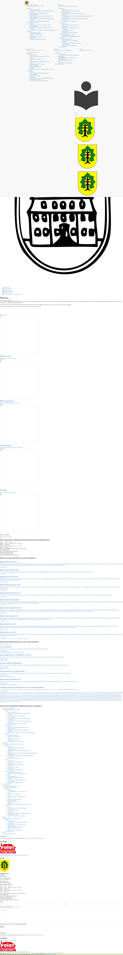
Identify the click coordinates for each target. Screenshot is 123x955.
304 (1, 697)
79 (96, 692)
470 (54, 700)
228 (108, 695)
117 (31, 694)
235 (121, 695)
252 (29, 696)
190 (40, 695)
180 (22, 695)
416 (79, 699)
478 (69, 700)
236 (1, 696)
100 (1, 694)
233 (117, 695)
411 (70, 699)
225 (103, 695)
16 (15, 692)
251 (27, 696)
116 (29, 694)
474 (62, 700)
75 (91, 692)
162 (112, 694)
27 (29, 692)
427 (99, 699)
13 (12, 638)
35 (40, 692)
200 (58, 695)
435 (114, 699)
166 (119, 694)
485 (81, 700)
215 (85, 695)
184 (29, 695)
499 (106, 700)
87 (106, 692)
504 (115, 700)
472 (58, 700)
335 (56, 697)
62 (74, 692)
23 (24, 638)
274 (69, 696)
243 (13, 696)
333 (53, 697)
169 (2, 695)
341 (67, 697)
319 (27, 697)
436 (115, 699)
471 (56, 700)
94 (115, 692)
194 (47, 695)
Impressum (19, 953)
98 (120, 692)
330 (47, 697)
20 (21, 638)
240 (8, 696)
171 (6, 695)
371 (121, 697)
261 (45, 696)
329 (45, 697)
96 (118, 692)
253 (31, 696)
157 (103, 694)
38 (44, 692)
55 (65, 692)
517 (17, 701)
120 (36, 694)
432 (108, 699)
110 (18, 694)
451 (20, 700)
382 (18, 699)
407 (63, 699)
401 (53, 699)
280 (79, 696)
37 (42, 692)
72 (87, 692)
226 (105, 695)
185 (31, 695)
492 (94, 700)
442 (4, 700)
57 (68, 692)
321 (31, 697)
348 (79, 697)
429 (103, 699)
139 (70, 694)
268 (58, 696)
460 (36, 700)
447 (13, 700)
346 (76, 697)
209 (74, 695)
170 (4, 695)
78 (95, 692)
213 (81, 695)
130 (54, 694)
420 (87, 699)
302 (119, 696)
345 (74, 697)
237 (2, 696)
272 (65, 696)
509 (2, 701)
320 (29, 697)
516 (15, 701)
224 (101, 695)
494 (97, 700)
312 (15, 697)
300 (115, 696)
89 (109, 692)
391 (35, 699)
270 (62, 696)
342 (69, 697)
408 (65, 699)
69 (83, 692)
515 (13, 701)
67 (81, 692)
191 (42, 695)
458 (33, 700)
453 (24, 700)
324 (36, 697)
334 (54, 697)
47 (55, 692)
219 (92, 695)
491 (92, 700)
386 (26, 699)
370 (119, 697)
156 (101, 694)
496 (101, 700)
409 (67, 699)
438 (119, 699)
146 (83, 694)
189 (38, 695)
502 (112, 700)
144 (79, 694)
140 (72, 694)
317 (24, 697)
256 (36, 696)
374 (4, 699)
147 (85, 694)
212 (79, 695)
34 (38, 692)
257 (38, 696)
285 (88, 696)
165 (117, 694)
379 (13, 699)
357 (96, 697)
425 (96, 699)
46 (54, 692)
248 (22, 696)
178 (18, 695)
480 (72, 700)
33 (37, 692)
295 (106, 696)
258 (40, 696)
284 (87, 696)
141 (74, 694)
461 (38, 700)
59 (70, 692)
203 (63, 695)
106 (11, 694)
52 (62, 692)
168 (1, 695)
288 (94, 696)
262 (47, 696)
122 (40, 694)
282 (83, 696)
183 (27, 695)
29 (32, 692)
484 (79, 700)
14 (13, 638)
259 (42, 696)
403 (56, 699)
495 (99, 700)
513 (10, 701)
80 (97, 692)
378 (11, 699)
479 (70, 700)
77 (94, 692)
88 (108, 692)
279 (78, 696)
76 (92, 692)
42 (49, 692)
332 (51, 697)
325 (38, 697)
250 (26, 696)
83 (101, 692)
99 (122, 692)
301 (117, 696)
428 (101, 699)
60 (72, 692)
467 (49, 700)
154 (97, 694)
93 (114, 692)
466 (47, 700)
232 (115, 695)
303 (121, 696)
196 (51, 695)
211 (78, 695)
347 (78, 697)
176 (15, 695)
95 (117, 692)
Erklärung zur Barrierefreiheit (48, 953)
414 (76, 699)
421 (88, 699)
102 (4, 694)
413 (74, 699)
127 (49, 694)
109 (17, 694)
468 (51, 700)
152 (94, 694)
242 (11, 696)
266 (54, 696)
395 (42, 699)
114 (26, 694)
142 (76, 694)
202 (62, 695)
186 (33, 695)
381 (17, 699)
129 (53, 694)
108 (15, 694)
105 (10, 694)
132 (58, 694)
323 (35, 697)
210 (76, 695)
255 (35, 696)
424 (94, 699)
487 (85, 700)
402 (54, 699)
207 (70, 695)
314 (18, 697)
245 (17, 696)
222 (97, 695)
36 (41, 692)
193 (45, 695)
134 (62, 694)
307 (6, 697)
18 (18, 638)
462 (40, 700)
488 (87, 700)
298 (112, 696)
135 (63, 694)
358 (97, 697)
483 (78, 700)
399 (49, 699)
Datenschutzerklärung (11, 924)
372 (1, 699)
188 (36, 695)
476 (65, 700)
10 (8, 638)
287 (92, 696)
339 (63, 697)
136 (65, 694)
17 (17, 638)
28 (31, 692)
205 (67, 695)
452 (22, 700)
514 (11, 701)
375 (6, 699)
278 (76, 696)
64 (77, 692)
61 (73, 692)
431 (106, 699)
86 (105, 692)
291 (99, 696)
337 (60, 697)
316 (22, 697)
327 (42, 697)
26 (28, 692)
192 (44, 695)
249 (24, 696)
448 (15, 700)
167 (121, 694)
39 (45, 692)
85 (104, 692)
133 (60, 694)
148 (87, 694)
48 (56, 692)
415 (78, 699)
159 (106, 694)
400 (51, 699)
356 (94, 697)
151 (92, 694)
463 (42, 700)
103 (6, 694)
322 (33, 697)
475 (63, 700)
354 (90, 697)
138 (69, 694)
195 (49, 695)
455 (27, 700)
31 (35, 692)
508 (1, 701)
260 (44, 696)
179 (20, 695)
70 (85, 692)
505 (117, 700)
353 (88, 697)
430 (105, 699)
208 (72, 695)
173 (10, 695)
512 (8, 701)
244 (15, 696)
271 (63, 696)
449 (17, 700)
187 (35, 695)
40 (46, 692)
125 (45, 694)
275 (70, 696)
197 (53, 695)
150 (90, 694)
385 (24, 699)
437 (117, 699)
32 (36, 692)
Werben (61, 953)
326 (40, 697)
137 (67, 694)
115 (27, 694)
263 (49, 696)
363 (106, 697)
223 (99, 695)
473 (60, 700)
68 (82, 692)
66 (79, 692)
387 (27, 699)
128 (51, 694)
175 (13, 695)
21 (22, 638)
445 (10, 700)
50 (59, 692)
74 (90, 692)
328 (44, 697)
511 (6, 701)
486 (83, 700)
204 (65, 695)
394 (40, 699)
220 (94, 695)
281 (81, 696)
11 (9, 638)
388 (29, 699)
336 (58, 697)
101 (2, 694)
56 (67, 692)
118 (33, 694)
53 (63, 692)
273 (67, 696)
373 (2, 699)
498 (105, 700)
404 (58, 699)
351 (85, 697)
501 (110, 700)
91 (111, 692)
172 (8, 695)
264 (51, 696)
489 (88, 700)
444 (8, 700)
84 (103, 692)
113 (24, 694)
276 (72, 696)
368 (115, 697)
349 (81, 697)
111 (20, 694)
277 (74, 696)
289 (96, 696)
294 (105, 696)
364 (108, 697)
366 (112, 697)
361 (103, 697)
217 (88, 695)
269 (60, 696)
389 (31, 699)
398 (47, 699)
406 (62, 699)
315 (20, 697)
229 (110, 695)
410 (69, 699)
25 (27, 638)
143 (78, 694)
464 (44, 700)
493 (96, 700)
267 (56, 696)
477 (67, 700)
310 (11, 697)
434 (112, 699)
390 (33, 699)
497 (103, 700)
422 (90, 699)
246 (18, 696)
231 (114, 695)
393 (38, 699)
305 (2, 697)
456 (29, 700)
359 (99, 697)
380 (15, 699)
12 (10, 638)
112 (22, 694)
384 (22, 699)
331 (49, 697)
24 (26, 638)
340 (65, 697)
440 (1, 700)
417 (81, 699)
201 (60, 695)
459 (35, 700)
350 (83, 697)
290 (97, 696)
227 (106, 695)
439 (121, 699)
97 (119, 692)
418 (83, 699)
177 (17, 695)
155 (99, 694)
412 (72, 699)
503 (114, 700)
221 (96, 695)
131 (56, 694)
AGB (10, 953)
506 (119, 700)
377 (10, 699)
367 (114, 697)
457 (31, 700)
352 (87, 697)
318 (26, 697)
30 (33, 692)
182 (26, 695)
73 (88, 692)
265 (53, 696)
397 (45, 699)
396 (44, 699)
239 (6, 696)
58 (69, 692)
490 (90, 700)
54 (64, 692)
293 (103, 696)
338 (62, 697)
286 (90, 696)
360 (101, 697)
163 (114, 694)
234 (119, 695)
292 (101, 696)
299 (114, 696)
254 (33, 696)
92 (113, 692)
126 (47, 694)
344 (72, 697)
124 (44, 694)
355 (92, 697)
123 (42, 694)
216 (87, 695)
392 (36, 699)
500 (108, 700)
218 (90, 695)
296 (108, 696)
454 (26, 700)
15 (14, 638)
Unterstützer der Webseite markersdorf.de (35, 838)
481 (74, 700)
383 (20, 699)
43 (50, 692)
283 (85, 696)
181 (24, 695)
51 (60, 692)
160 (108, 694)
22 (23, 638)
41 (47, 692)
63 (76, 692)
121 (38, 694)
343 (70, 697)
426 (97, 699)
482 (76, 700)
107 (13, 694)
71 (86, 692)
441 (2, 700)
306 (4, 697)
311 (13, 697)
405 (60, 699)
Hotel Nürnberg (13, 854)
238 (4, 696)
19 (19, 638)
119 (35, 694)
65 (78, 692)
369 (117, 697)
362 (105, 697)
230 (112, 695)
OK (46, 954)
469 (53, 700)
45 (53, 692)
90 (110, 692)
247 (20, 696)
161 (110, 694)
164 (115, 694)
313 (17, 697)
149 (88, 694)
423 (92, 699)
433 (110, 699)
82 (100, 692)
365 (110, 697)
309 (10, 697)
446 (11, 700)
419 (85, 699)
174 (11, 695)
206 (69, 695)
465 (45, 700)
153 (96, 694)
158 (105, 694)
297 (110, 696)
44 (51, 692)
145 (81, 694)
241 (10, 696)
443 (6, 700)
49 (58, 692)
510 (4, 701)
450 (18, 700)
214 (83, 695)
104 (8, 694)
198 (54, 695)
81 (99, 692)
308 (8, 697)
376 (8, 699)
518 (18, 701)
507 (121, 700)
